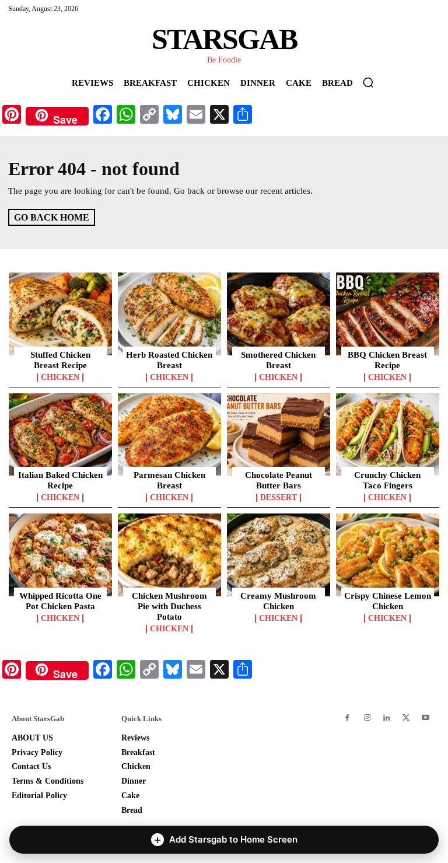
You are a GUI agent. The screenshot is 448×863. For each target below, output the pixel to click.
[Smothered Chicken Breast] (278, 313)
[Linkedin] (386, 718)
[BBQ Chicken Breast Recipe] (387, 313)
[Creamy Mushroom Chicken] (278, 554)
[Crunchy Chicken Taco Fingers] (387, 434)
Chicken (60, 377)
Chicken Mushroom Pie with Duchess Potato (169, 606)
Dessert (278, 498)
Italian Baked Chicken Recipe (60, 480)
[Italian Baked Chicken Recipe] (60, 434)
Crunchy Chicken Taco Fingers (387, 480)
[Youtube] (425, 718)
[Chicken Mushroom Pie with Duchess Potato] (169, 554)
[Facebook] (347, 718)
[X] (405, 718)
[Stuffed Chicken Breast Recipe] (60, 313)
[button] (368, 82)
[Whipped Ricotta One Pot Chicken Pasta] (60, 554)
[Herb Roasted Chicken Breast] (169, 313)
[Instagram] (366, 718)
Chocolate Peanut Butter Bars (278, 480)
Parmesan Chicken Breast (169, 480)
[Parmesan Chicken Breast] (169, 434)
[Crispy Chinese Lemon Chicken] (387, 554)
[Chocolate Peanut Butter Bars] (278, 434)
